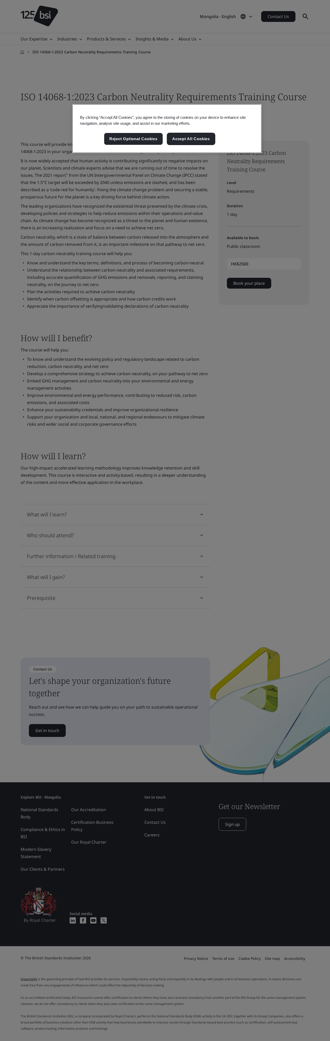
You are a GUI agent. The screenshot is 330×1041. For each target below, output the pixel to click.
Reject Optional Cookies (133, 139)
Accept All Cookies (191, 139)
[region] (167, 128)
